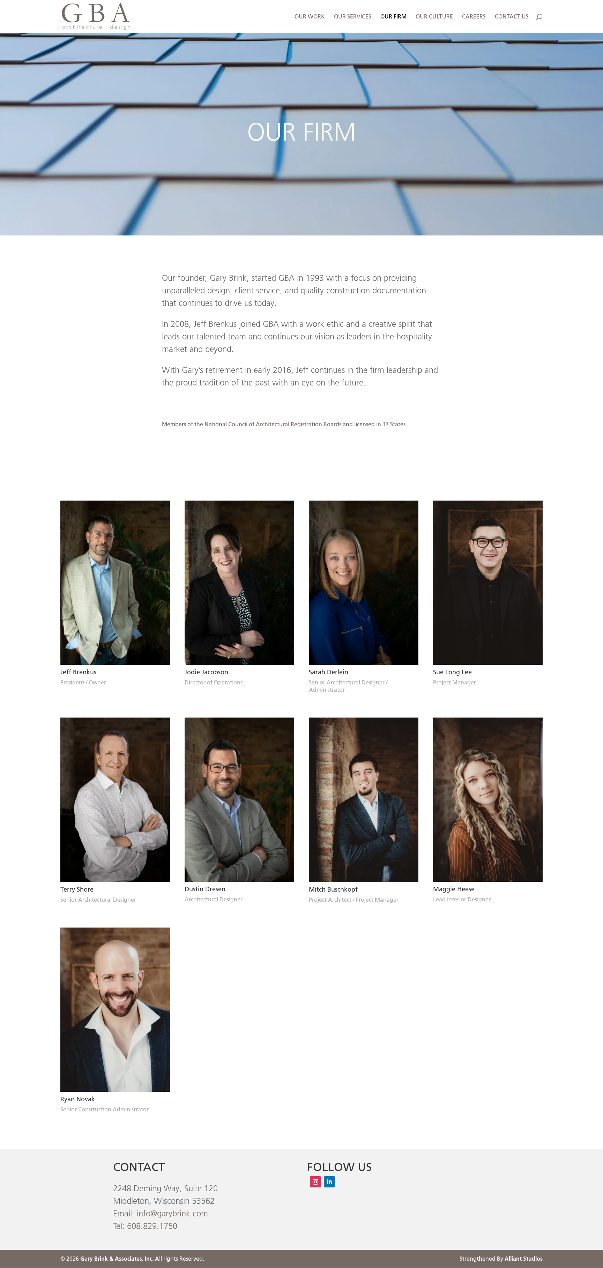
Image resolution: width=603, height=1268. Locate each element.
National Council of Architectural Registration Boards (272, 424)
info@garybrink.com (172, 1213)
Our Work (310, 17)
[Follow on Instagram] (315, 1181)
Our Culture (434, 17)
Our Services (352, 17)
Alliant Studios (524, 1258)
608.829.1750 (152, 1226)
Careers (474, 17)
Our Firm (393, 17)
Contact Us (512, 17)
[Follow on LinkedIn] (329, 1181)
